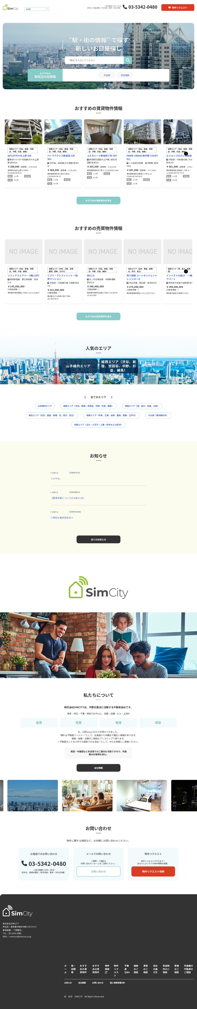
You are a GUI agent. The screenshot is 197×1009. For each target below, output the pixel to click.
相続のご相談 (136, 969)
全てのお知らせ (98, 539)
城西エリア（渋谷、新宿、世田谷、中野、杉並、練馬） (88, 405)
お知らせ (68, 982)
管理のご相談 (176, 969)
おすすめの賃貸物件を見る (98, 200)
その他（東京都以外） (158, 415)
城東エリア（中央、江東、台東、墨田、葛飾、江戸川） (111, 415)
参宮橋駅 (125, 75)
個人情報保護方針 (117, 982)
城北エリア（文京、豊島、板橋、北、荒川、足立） (52, 415)
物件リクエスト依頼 (153, 871)
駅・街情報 (73, 969)
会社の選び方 (155, 969)
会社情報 (98, 767)
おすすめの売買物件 (95, 969)
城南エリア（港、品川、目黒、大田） (142, 405)
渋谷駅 (107, 75)
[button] (186, 153)
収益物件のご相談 (166, 969)
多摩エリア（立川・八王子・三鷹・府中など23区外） (98, 424)
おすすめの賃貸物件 (83, 969)
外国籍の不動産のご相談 (188, 969)
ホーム (65, 969)
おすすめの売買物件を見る (98, 316)
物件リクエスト (179, 7)
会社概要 (82, 982)
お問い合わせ (98, 871)
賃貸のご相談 (145, 969)
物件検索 (107, 967)
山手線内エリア (45, 405)
